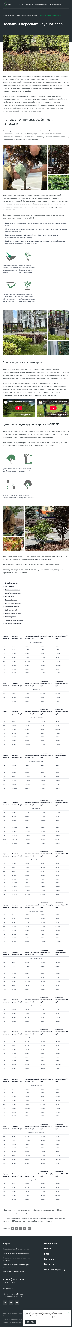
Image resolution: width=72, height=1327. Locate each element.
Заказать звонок (41, 4)
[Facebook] (12, 1228)
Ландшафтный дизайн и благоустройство (17, 1249)
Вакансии (49, 1263)
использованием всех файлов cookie (49, 1317)
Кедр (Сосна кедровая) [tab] (13, 593)
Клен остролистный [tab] (12, 617)
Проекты (48, 1248)
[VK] (16, 1228)
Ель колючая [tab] (9, 596)
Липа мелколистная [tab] (12, 607)
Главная (5, 15)
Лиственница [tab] (10, 586)
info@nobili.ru (8, 1288)
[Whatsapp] (20, 1228)
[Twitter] (24, 1228)
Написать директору (54, 1269)
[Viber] (29, 1228)
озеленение (9, 79)
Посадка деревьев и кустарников (27, 15)
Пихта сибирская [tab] (11, 600)
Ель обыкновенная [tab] (11, 583)
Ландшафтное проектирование (13, 1271)
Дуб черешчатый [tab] (11, 610)
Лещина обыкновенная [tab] (13, 623)
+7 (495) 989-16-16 (26, 4)
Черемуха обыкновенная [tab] (14, 620)
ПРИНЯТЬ (30, 1322)
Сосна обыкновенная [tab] (12, 590)
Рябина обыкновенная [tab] (13, 613)
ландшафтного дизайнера (35, 392)
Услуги (12, 15)
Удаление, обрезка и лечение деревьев (16, 1253)
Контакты (49, 1258)
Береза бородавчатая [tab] (13, 603)
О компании (50, 1243)
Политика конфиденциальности (12, 1319)
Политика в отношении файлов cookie (14, 1322)
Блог (46, 1253)
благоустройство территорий (27, 79)
